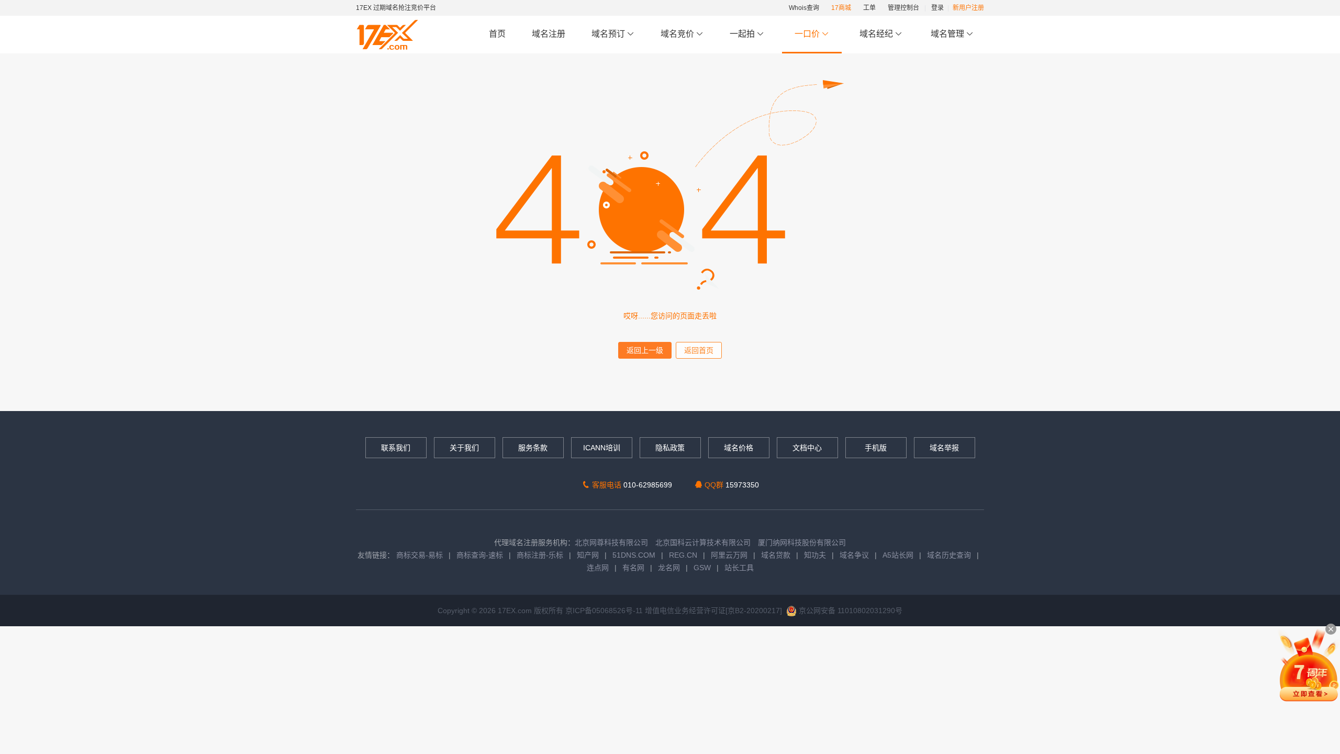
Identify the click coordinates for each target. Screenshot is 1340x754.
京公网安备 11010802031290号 (849, 610)
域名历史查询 (949, 555)
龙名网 (669, 567)
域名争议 (855, 555)
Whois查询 (804, 8)
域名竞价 (678, 33)
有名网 (633, 567)
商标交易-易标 (419, 555)
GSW (702, 567)
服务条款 (533, 447)
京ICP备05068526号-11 (605, 610)
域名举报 (944, 447)
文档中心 (807, 447)
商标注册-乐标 (540, 555)
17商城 (841, 8)
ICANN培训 (601, 447)
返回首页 (698, 350)
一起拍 (743, 33)
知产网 (588, 555)
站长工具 (739, 567)
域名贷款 (775, 555)
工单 (869, 8)
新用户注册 (968, 8)
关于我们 (464, 447)
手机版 (876, 447)
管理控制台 (903, 8)
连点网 (598, 567)
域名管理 (948, 33)
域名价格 (738, 447)
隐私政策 (670, 447)
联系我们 (395, 447)
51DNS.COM (633, 555)
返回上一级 (645, 350)
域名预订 (609, 33)
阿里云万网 (729, 555)
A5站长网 (898, 555)
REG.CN (683, 555)
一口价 (807, 33)
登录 (937, 8)
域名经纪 (876, 33)
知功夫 (815, 555)
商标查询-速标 (480, 555)
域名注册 (548, 33)
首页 (497, 33)
